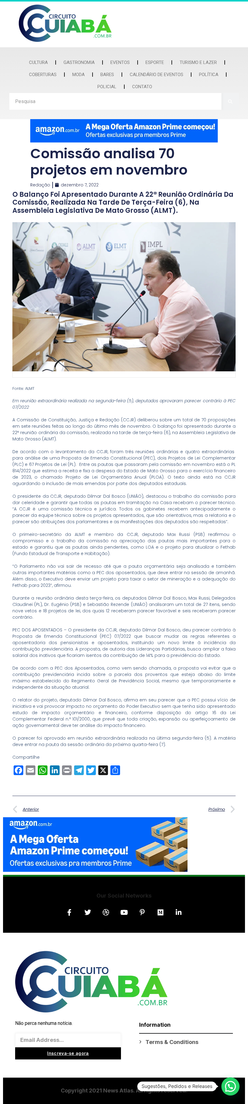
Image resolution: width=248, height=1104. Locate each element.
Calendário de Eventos (156, 74)
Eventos (120, 62)
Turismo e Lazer (198, 62)
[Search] (230, 101)
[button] (230, 1086)
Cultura (38, 62)
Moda (78, 74)
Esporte (154, 62)
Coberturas (43, 74)
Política (208, 74)
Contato (142, 86)
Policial (106, 86)
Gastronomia (79, 62)
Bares (107, 74)
